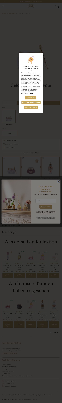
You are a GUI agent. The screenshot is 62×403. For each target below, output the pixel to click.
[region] (31, 83)
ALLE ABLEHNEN (30, 97)
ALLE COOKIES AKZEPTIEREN (31, 102)
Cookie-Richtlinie (28, 93)
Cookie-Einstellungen (31, 107)
